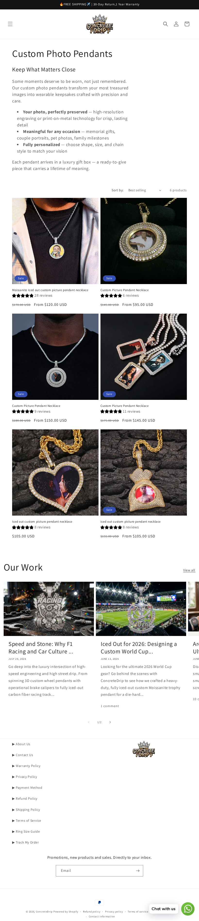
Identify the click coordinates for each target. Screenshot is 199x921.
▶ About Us (21, 744)
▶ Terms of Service (26, 820)
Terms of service (138, 911)
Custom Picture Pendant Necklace (124, 290)
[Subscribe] (137, 870)
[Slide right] (110, 722)
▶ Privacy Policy (24, 776)
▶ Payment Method (27, 787)
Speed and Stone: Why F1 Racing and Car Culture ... (41, 647)
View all (189, 570)
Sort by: (117, 190)
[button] (10, 24)
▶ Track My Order (25, 842)
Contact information (102, 916)
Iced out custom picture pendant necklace (42, 522)
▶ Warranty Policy (26, 766)
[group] (32, 296)
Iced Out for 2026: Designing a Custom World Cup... (139, 647)
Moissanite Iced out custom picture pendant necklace (50, 290)
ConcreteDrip (44, 911)
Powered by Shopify (65, 911)
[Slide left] (88, 722)
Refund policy (91, 911)
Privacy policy (114, 911)
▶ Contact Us (22, 755)
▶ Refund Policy (24, 798)
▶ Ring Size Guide (26, 831)
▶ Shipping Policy (26, 809)
